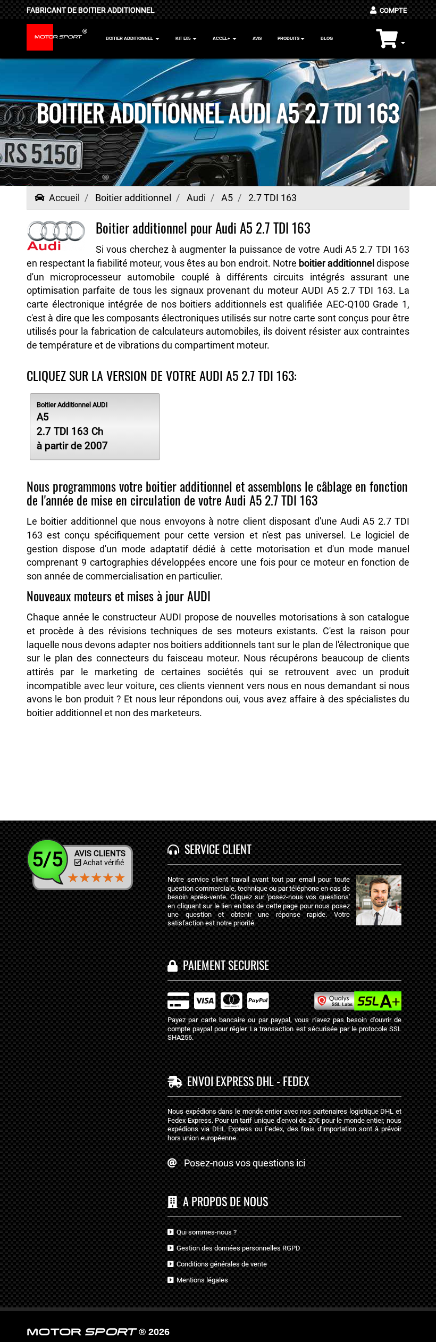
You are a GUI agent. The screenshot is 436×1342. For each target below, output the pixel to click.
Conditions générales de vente (220, 1264)
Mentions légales (200, 1280)
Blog (327, 38)
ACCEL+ (222, 38)
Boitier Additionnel (130, 38)
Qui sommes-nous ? (205, 1232)
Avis (257, 38)
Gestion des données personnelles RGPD (236, 1248)
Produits (288, 38)
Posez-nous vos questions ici (244, 1163)
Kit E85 (183, 38)
